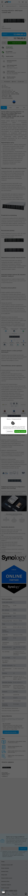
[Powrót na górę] (26, 894)
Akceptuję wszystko (20, 431)
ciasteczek (14, 426)
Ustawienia (10, 431)
